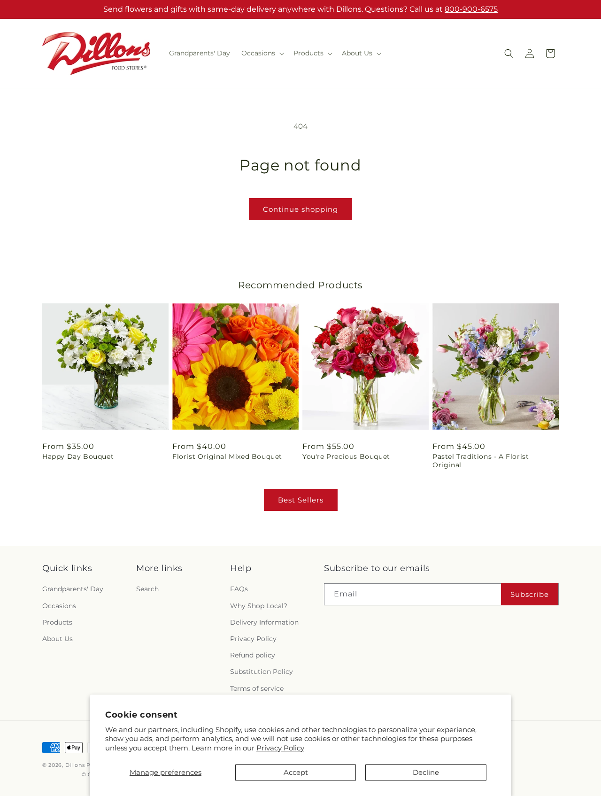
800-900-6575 (471, 9)
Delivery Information (264, 622)
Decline (426, 772)
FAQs (239, 589)
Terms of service (257, 688)
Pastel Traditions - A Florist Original (480, 460)
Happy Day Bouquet (78, 456)
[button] (262, 53)
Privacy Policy (280, 747)
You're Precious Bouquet (346, 456)
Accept (296, 772)
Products (57, 622)
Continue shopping (300, 209)
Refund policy (252, 655)
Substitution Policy (261, 671)
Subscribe (529, 594)
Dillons (75, 765)
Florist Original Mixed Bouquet (227, 456)
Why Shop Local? (258, 606)
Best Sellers (301, 499)
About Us (57, 638)
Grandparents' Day (72, 589)
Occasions (59, 606)
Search (147, 589)
